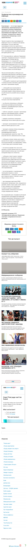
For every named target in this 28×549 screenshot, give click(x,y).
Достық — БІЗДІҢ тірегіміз (11, 488)
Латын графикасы (8, 515)
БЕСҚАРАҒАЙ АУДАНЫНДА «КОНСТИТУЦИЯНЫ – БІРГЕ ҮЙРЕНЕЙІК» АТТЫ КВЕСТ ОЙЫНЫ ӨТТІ (14, 299)
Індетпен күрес (8, 507)
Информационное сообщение (12, 275)
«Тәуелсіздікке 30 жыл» (10, 464)
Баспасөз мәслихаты (9, 477)
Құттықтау (6, 512)
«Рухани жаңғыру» (8, 462)
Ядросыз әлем (7, 528)
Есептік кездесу (8, 496)
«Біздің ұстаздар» (8, 456)
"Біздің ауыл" (7, 443)
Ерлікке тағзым (8, 493)
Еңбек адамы (7, 491)
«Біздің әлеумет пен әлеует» (11, 448)
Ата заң (6, 467)
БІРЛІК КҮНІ (7, 483)
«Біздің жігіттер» (8, 454)
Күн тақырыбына (8, 509)
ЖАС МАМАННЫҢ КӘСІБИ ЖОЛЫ (13, 345)
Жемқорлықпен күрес (9, 501)
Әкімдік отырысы (8, 472)
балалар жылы (7, 475)
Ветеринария (7, 485)
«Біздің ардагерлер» (9, 446)
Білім (5, 480)
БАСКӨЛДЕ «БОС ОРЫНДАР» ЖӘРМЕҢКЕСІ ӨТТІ (12, 367)
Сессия (5, 520)
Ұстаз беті (6, 525)
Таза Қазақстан (8, 523)
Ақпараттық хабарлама (10, 254)
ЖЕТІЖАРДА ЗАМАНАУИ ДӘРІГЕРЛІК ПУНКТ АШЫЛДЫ (12, 323)
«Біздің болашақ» (8, 451)
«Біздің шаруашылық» (9, 459)
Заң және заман (8, 504)
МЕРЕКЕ (6, 517)
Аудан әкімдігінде (8, 470)
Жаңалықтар (7, 499)
